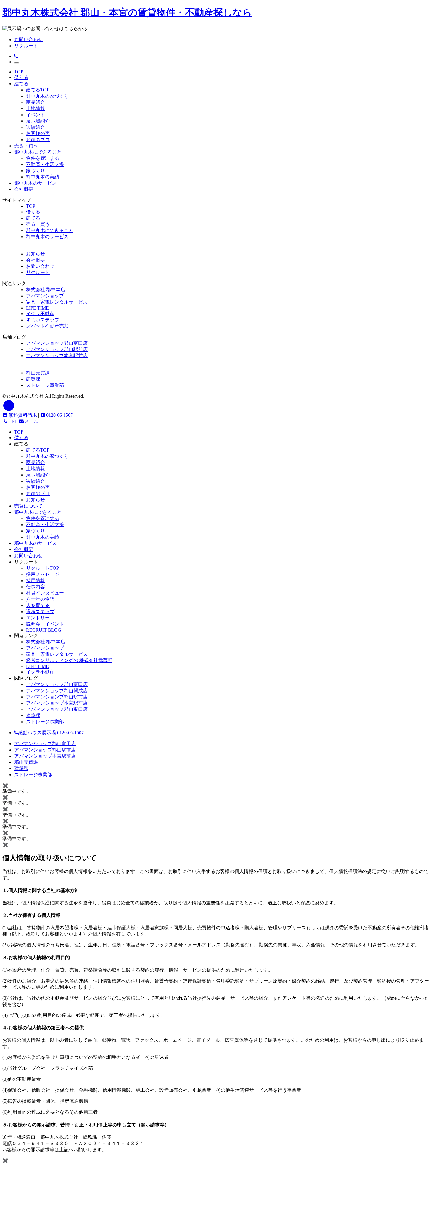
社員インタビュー (45, 592)
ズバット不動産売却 (47, 325)
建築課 (33, 378)
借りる (21, 77)
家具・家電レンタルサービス (57, 302)
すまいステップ (42, 319)
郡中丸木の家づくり (47, 96)
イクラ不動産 (40, 313)
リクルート (26, 45)
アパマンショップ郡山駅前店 (57, 349)
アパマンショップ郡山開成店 (57, 690)
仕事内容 (35, 586)
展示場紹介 (38, 120)
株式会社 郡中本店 (45, 289)
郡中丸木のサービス (35, 183)
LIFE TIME (37, 307)
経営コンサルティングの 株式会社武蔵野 (69, 660)
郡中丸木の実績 (42, 176)
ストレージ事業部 (45, 385)
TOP (18, 71)
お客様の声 (38, 133)
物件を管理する (42, 158)
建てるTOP (37, 89)
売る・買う (26, 145)
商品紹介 (35, 102)
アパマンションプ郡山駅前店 (57, 696)
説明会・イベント (45, 624)
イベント (35, 114)
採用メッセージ (42, 574)
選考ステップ (40, 611)
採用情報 (35, 580)
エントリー (38, 617)
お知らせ (35, 499)
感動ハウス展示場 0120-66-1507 (51, 732)
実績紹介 (35, 127)
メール (31, 421)
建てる (21, 83)
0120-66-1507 (59, 415)
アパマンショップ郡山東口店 (57, 709)
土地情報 (35, 108)
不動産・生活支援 (45, 164)
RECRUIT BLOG (43, 629)
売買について (28, 505)
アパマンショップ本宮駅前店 (57, 355)
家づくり (35, 170)
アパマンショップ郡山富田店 (57, 343)
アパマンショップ (45, 295)
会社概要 (23, 189)
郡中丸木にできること (38, 151)
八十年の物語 (40, 599)
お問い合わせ (28, 39)
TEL (13, 421)
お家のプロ (38, 139)
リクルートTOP (42, 568)
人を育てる (38, 605)
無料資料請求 (23, 415)
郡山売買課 (38, 372)
